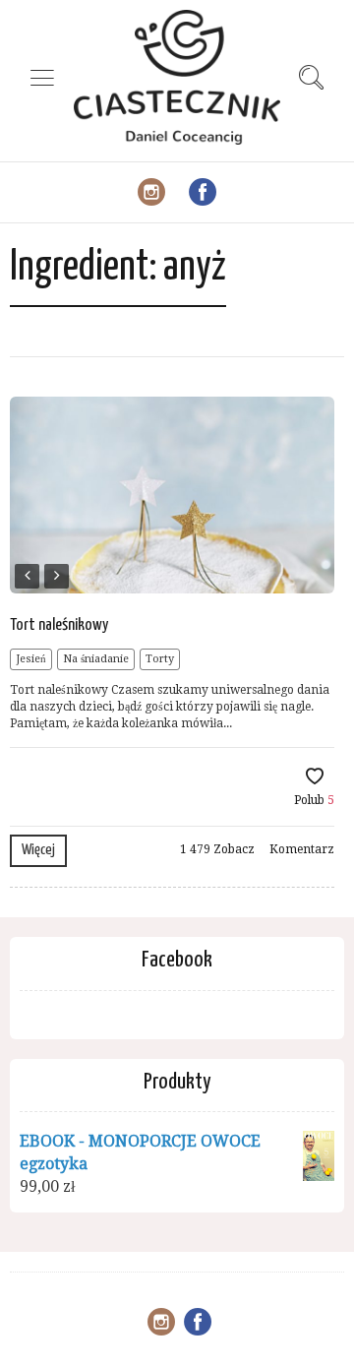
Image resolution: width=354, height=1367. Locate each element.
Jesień (31, 658)
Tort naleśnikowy (59, 625)
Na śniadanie (96, 658)
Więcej (38, 849)
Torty (160, 658)
